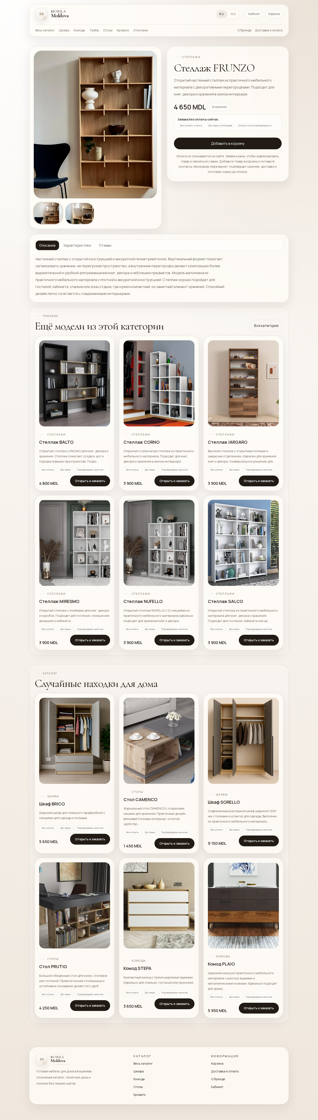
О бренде (245, 30)
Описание (47, 245)
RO (233, 14)
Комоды (79, 30)
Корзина (274, 14)
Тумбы (94, 30)
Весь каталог (45, 30)
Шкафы (64, 30)
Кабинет (254, 14)
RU (221, 14)
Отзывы (105, 245)
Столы (107, 30)
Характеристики (77, 245)
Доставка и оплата (269, 30)
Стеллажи (140, 30)
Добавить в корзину (227, 143)
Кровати (123, 30)
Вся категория (266, 325)
